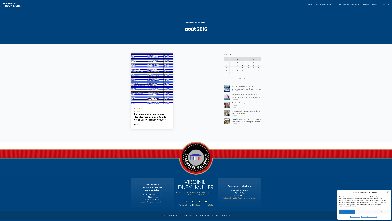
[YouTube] (206, 201)
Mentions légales (185, 205)
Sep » (245, 79)
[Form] (382, 4)
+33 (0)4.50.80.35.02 (154, 199)
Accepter (347, 212)
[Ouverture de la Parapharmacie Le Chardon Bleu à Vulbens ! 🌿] (227, 113)
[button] (388, 193)
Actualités (137, 111)
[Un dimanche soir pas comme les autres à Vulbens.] (227, 105)
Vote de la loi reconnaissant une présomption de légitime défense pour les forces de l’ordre (246, 88)
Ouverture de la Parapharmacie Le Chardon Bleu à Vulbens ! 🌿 (246, 112)
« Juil (240, 79)
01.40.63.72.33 (241, 195)
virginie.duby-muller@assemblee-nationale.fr (239, 198)
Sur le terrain (144, 111)
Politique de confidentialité (369, 217)
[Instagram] (199, 201)
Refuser (364, 212)
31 (237, 73)
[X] (186, 201)
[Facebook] (193, 201)
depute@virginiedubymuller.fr (152, 202)
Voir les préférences (381, 212)
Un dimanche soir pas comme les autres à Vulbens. (246, 104)
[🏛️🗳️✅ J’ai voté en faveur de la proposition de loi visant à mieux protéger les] (227, 121)
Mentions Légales (355, 217)
